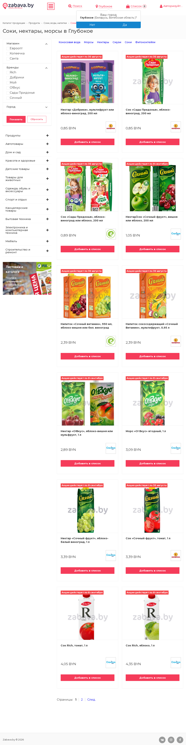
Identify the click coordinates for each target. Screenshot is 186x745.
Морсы (88, 42)
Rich (13, 72)
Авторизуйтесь (174, 6)
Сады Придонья (22, 92)
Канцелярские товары (16, 209)
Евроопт (16, 48)
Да (125, 25)
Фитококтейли (145, 42)
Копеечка (17, 53)
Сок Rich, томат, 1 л (74, 645)
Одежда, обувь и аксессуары (17, 190)
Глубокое (105, 6)
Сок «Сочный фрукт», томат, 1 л (148, 538)
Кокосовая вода (69, 42)
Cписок (136, 6)
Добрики (17, 77)
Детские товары (17, 169)
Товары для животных (14, 179)
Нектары (103, 42)
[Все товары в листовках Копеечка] (111, 127)
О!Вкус (15, 87)
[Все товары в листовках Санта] (176, 234)
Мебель (11, 241)
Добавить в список (87, 141)
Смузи (117, 42)
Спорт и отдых (16, 199)
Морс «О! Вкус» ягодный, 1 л (146, 431)
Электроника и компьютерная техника (16, 230)
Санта (14, 58)
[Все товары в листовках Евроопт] (111, 234)
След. (91, 699)
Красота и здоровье (20, 160)
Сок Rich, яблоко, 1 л (140, 645)
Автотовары (14, 144)
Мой (13, 82)
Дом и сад (13, 152)
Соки (128, 42)
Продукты (13, 135)
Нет (92, 25)
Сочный (16, 98)
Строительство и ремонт (17, 251)
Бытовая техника (18, 219)
